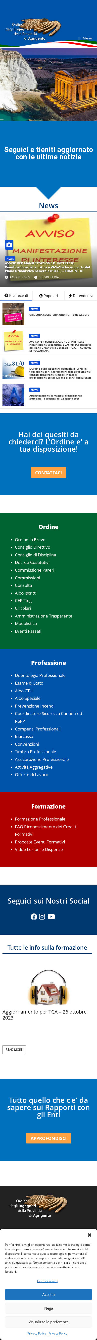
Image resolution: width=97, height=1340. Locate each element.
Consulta (23, 585)
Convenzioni (27, 744)
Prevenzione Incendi (34, 706)
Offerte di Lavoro (31, 774)
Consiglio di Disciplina (35, 555)
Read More (14, 1049)
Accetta (48, 1294)
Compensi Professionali (37, 729)
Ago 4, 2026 (20, 277)
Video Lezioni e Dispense (39, 849)
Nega (48, 1308)
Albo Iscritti (26, 593)
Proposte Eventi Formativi (40, 842)
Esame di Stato (29, 683)
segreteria (49, 277)
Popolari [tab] (50, 295)
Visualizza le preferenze (49, 1321)
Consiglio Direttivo (32, 547)
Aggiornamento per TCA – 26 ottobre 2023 (44, 1015)
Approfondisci (49, 1138)
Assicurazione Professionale (42, 759)
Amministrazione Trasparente (43, 616)
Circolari (23, 608)
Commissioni (27, 578)
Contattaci (48, 473)
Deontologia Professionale (40, 675)
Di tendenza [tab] (82, 295)
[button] (89, 1235)
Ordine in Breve (30, 539)
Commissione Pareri (34, 570)
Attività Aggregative (34, 767)
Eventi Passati (28, 631)
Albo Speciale (28, 698)
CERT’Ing (23, 600)
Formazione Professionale (40, 819)
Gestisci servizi (47, 1281)
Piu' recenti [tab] (18, 295)
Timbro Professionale (35, 751)
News (10, 258)
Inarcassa (24, 736)
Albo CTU (24, 691)
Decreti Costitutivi (32, 562)
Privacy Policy (36, 1333)
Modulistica (26, 623)
